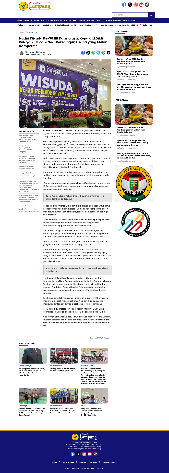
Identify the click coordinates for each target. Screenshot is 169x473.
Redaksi (82, 462)
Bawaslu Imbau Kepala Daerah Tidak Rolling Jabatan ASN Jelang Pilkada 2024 (51, 25)
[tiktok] (147, 6)
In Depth (28, 20)
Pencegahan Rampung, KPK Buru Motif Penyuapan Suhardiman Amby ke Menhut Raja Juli (134, 86)
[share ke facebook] (83, 54)
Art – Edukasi (79, 20)
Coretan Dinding (113, 20)
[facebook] (124, 6)
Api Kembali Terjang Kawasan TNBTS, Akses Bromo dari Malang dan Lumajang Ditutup (132, 74)
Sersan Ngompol (54, 20)
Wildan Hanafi (31, 52)
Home (19, 20)
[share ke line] (104, 54)
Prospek (100, 20)
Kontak (93, 462)
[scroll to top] (161, 469)
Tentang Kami (67, 462)
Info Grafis (39, 20)
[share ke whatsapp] (93, 54)
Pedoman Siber (108, 462)
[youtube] (141, 6)
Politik (90, 20)
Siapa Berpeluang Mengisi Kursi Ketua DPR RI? (108, 25)
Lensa (126, 20)
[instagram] (136, 6)
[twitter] (130, 6)
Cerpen (67, 20)
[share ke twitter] (88, 54)
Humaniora (31, 32)
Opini (133, 20)
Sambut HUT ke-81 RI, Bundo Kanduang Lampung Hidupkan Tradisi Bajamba (131, 61)
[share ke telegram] (98, 54)
